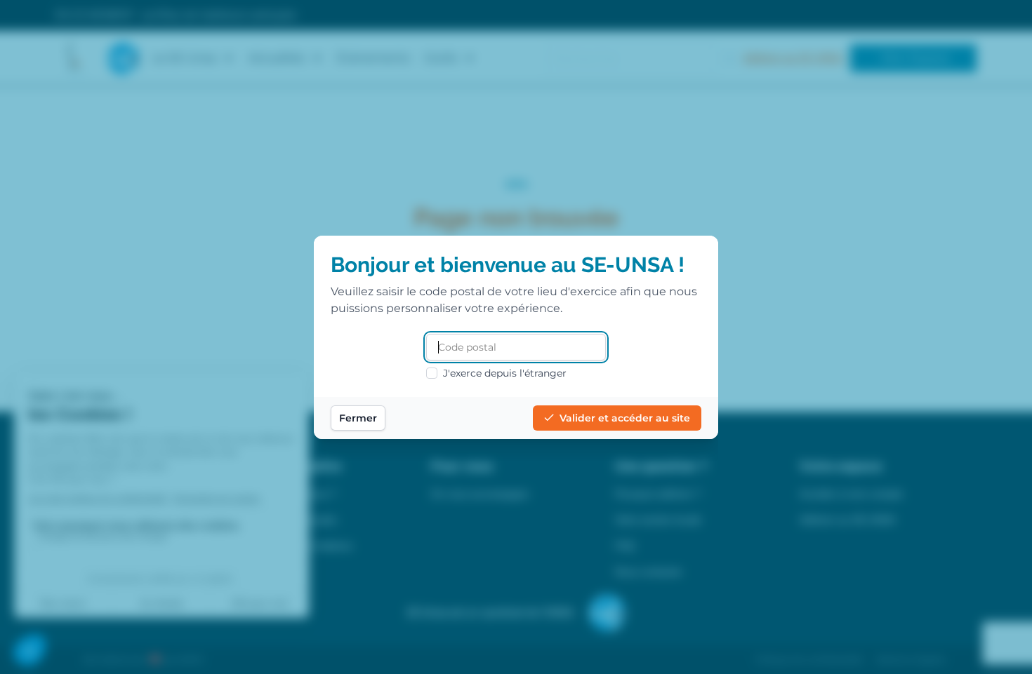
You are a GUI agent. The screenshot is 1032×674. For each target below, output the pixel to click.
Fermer (358, 418)
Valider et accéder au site (625, 418)
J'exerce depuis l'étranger (505, 373)
